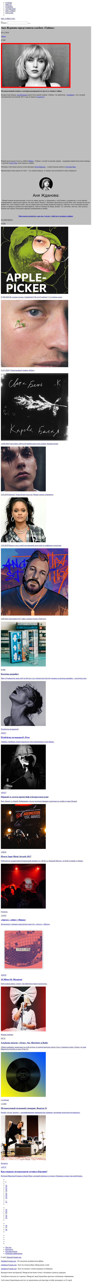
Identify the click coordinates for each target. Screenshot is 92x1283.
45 (6, 1188)
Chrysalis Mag (70, 167)
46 (6, 1190)
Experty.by (40, 97)
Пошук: (4, 23)
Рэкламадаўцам (11, 1251)
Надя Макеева (40, 167)
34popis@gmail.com (14, 1257)
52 (6, 1202)
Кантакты (9, 1249)
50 (6, 1198)
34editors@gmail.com (8, 1265)
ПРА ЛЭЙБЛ (10, 11)
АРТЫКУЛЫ (10, 9)
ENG (13, 19)
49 (6, 1196)
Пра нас (8, 1247)
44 (6, 1186)
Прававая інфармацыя (13, 1253)
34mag (3, 36)
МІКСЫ (8, 5)
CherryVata (13, 163)
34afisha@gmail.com (8, 1261)
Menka (30, 161)
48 (6, 1194)
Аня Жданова (22, 95)
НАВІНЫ (9, 7)
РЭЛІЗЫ (8, 3)
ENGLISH (9, 13)
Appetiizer (70, 95)
